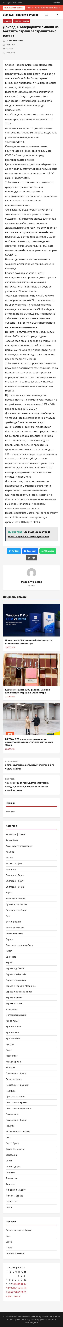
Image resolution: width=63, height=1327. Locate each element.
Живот (9, 950)
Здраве (9, 962)
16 (22, 1284)
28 (16, 1292)
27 (13, 1292)
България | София (15, 886)
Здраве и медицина (16, 980)
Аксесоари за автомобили (19, 846)
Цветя (9, 1207)
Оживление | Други (16, 1073)
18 (7, 1288)
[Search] (57, 15)
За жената (11, 956)
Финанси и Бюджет (15, 1189)
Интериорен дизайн (16, 1014)
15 (19, 1284)
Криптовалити (13, 1038)
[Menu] (46, 15)
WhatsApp (49, 551)
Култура (10, 1044)
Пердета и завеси (15, 1253)
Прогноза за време (15, 1096)
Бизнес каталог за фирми (19, 1230)
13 (13, 1284)
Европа (9, 939)
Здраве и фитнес (14, 1003)
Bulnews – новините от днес (20, 14)
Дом (8, 916)
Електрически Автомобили (19, 945)
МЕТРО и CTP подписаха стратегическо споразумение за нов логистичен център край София (29, 742)
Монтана (10, 1067)
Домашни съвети (14, 933)
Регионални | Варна (16, 1120)
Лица (8, 1050)
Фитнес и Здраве (14, 1195)
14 (16, 1284)
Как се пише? (12, 1020)
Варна (9, 892)
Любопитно (12, 1055)
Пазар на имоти (14, 1079)
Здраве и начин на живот (19, 991)
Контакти (56, 2)
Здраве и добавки (15, 968)
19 (10, 1288)
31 (25, 1292)
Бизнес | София (22, 21)
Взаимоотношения (15, 898)
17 (25, 1284)
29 (19, 1292)
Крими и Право (13, 1026)
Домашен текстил (15, 927)
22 (19, 1288)
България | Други (15, 880)
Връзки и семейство (16, 910)
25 (7, 1292)
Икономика (11, 1009)
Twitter (15, 551)
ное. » (17, 1296)
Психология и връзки (16, 1102)
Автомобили (12, 840)
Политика (11, 1090)
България (11, 869)
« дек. (9, 1296)
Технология (11, 1178)
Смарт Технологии (15, 1149)
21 (16, 1288)
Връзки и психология (16, 904)
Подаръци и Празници (17, 1084)
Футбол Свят (12, 1201)
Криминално (12, 1032)
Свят (8, 1137)
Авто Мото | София (15, 834)
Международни (14, 1061)
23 (22, 1288)
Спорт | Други (13, 1166)
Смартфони (11, 1154)
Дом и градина (13, 921)
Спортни (10, 1172)
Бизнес (7, 21)
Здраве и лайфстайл (16, 974)
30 (22, 1292)
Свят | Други (12, 1143)
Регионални (12, 1114)
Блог (8, 1236)
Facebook (31, 551)
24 (25, 1288)
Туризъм (10, 1184)
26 (10, 1292)
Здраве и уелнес (14, 997)
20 (13, 1288)
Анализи (10, 851)
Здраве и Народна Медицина (21, 985)
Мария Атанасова (14, 40)
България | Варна (15, 875)
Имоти (9, 1247)
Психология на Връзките (18, 1108)
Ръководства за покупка (18, 1131)
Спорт (9, 1160)
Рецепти (10, 1125)
